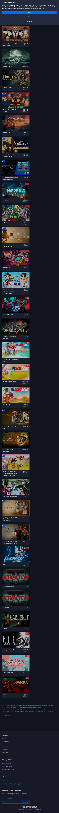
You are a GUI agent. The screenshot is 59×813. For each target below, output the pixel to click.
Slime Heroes (6, 267)
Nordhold (5, 200)
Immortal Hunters (8, 314)
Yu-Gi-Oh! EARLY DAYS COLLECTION (8, 450)
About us (4, 738)
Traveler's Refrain (7, 87)
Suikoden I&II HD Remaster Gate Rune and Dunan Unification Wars (10, 291)
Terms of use (4, 747)
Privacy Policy (5, 749)
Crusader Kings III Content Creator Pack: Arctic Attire (10, 542)
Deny (29, 17)
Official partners (5, 741)
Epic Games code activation (8, 769)
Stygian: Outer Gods (8, 66)
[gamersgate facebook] (2, 784)
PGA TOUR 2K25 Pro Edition (10, 382)
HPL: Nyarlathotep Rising (9, 650)
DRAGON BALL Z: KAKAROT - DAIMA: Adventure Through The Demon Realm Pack (10, 473)
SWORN (5, 695)
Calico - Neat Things (8, 672)
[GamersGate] (29, 808)
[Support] (19, 784)
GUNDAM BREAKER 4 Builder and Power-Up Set (10, 178)
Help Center (4, 744)
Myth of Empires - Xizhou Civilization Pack (10, 246)
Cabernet (5, 629)
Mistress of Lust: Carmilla (10, 496)
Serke (4, 564)
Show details (29, 21)
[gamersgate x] (6, 784)
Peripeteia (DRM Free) (9, 586)
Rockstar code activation (7, 772)
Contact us (4, 755)
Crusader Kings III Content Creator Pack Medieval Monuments (10, 519)
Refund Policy (5, 752)
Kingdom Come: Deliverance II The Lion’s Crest (11, 156)
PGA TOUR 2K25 (7, 404)
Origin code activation (6, 763)
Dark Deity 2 (6, 222)
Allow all (29, 12)
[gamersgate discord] (15, 784)
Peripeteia (6, 607)
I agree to (8, 798)
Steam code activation (7, 766)
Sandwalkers (6, 132)
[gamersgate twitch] (10, 784)
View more (7, 716)
